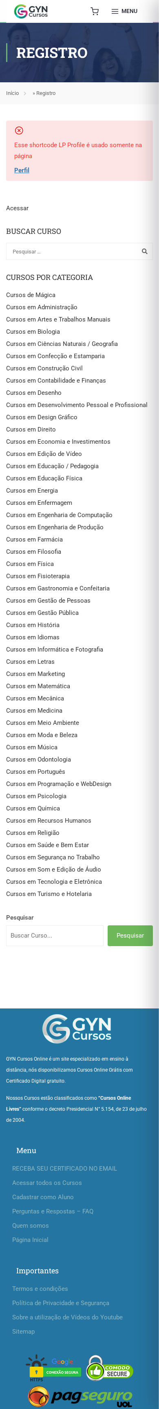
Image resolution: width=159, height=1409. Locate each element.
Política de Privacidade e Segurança (60, 1303)
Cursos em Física (30, 564)
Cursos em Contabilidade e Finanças (56, 380)
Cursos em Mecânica (35, 698)
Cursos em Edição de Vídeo (44, 454)
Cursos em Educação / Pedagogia (52, 466)
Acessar (17, 208)
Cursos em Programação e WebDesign (58, 784)
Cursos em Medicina (34, 710)
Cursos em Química (33, 808)
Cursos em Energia (32, 490)
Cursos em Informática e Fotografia (54, 649)
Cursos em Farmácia (34, 539)
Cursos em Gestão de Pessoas (48, 600)
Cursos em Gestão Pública (42, 612)
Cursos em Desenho (34, 392)
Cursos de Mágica (30, 295)
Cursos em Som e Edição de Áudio (53, 869)
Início (12, 93)
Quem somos (30, 1225)
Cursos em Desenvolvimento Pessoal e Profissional (77, 405)
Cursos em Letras (30, 661)
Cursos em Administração (41, 307)
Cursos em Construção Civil (44, 368)
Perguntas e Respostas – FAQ (52, 1211)
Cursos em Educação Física (44, 478)
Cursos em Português (35, 771)
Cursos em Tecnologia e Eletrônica (54, 881)
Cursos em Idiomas (33, 637)
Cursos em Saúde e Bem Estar (47, 845)
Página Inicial (30, 1240)
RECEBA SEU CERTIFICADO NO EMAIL (64, 1168)
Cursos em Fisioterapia (38, 576)
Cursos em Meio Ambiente (42, 723)
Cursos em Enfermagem (39, 502)
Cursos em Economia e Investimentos (58, 441)
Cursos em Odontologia (38, 759)
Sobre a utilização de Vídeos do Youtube (67, 1317)
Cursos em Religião (33, 833)
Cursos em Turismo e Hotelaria (49, 894)
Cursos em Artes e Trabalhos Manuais (58, 319)
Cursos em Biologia (33, 331)
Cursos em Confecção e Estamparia (55, 356)
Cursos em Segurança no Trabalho (53, 857)
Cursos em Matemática (38, 686)
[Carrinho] (94, 11)
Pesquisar (20, 917)
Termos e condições (40, 1288)
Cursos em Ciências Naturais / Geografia (62, 344)
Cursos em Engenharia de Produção (55, 527)
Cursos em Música (31, 747)
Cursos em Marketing (35, 674)
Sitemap (23, 1331)
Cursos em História (33, 625)
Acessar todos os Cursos (47, 1183)
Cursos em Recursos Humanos (48, 820)
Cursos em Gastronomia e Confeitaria (58, 588)
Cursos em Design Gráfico (41, 417)
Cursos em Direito (31, 429)
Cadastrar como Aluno (43, 1197)
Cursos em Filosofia (33, 551)
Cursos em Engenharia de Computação (59, 515)
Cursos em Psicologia (36, 796)
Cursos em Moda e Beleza (41, 735)
